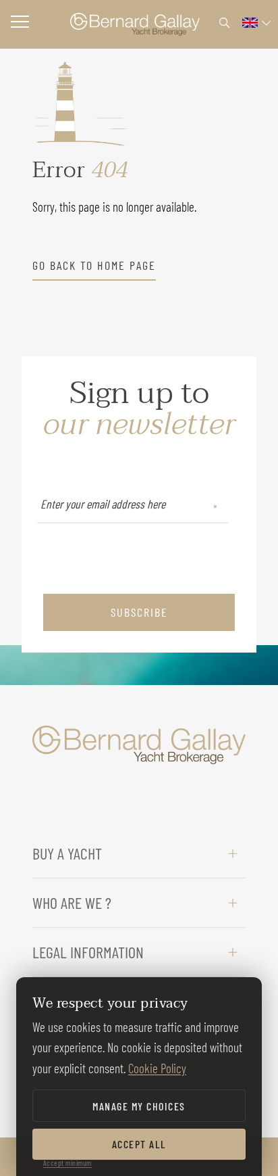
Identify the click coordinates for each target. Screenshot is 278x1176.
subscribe (139, 612)
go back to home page (94, 265)
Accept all (139, 1143)
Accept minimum (67, 1162)
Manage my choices (139, 1106)
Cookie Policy (157, 1068)
